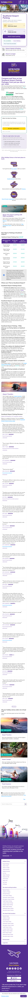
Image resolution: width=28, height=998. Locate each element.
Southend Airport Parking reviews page (13, 420)
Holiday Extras (6, 1)
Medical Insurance (6, 871)
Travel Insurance (6, 869)
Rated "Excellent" (19, 93)
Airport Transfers (6, 875)
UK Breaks (5, 884)
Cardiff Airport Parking (7, 901)
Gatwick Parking (6, 890)
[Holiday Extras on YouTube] (18, 969)
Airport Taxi (5, 880)
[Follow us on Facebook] (7, 969)
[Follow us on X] (10, 969)
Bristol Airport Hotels (7, 932)
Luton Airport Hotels (7, 921)
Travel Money (5, 878)
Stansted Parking (6, 893)
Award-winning (10, 179)
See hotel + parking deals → (14, 128)
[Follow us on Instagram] (13, 969)
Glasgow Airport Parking (8, 904)
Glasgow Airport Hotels (8, 930)
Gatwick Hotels (6, 916)
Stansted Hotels (6, 919)
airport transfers (18, 396)
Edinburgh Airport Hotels (8, 934)
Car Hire (4, 873)
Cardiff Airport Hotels (7, 927)
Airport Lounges (6, 867)
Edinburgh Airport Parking (8, 908)
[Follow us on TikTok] (15, 969)
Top (24, 799)
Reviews (14, 706)
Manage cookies (5, 996)
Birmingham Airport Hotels (8, 925)
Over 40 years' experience (8, 199)
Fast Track (5, 882)
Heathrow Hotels (6, 918)
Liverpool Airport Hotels (8, 929)
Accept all (23, 996)
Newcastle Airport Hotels (8, 936)
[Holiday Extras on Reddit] (21, 969)
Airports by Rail (6, 876)
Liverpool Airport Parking (8, 903)
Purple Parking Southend (7, 472)
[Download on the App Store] (14, 978)
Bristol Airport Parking (7, 906)
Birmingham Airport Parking (8, 899)
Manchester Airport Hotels (8, 923)
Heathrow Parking (6, 892)
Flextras (24, 189)
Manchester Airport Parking (8, 897)
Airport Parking (6, 864)
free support (14, 168)
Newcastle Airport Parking (8, 910)
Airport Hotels (6, 865)
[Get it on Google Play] (14, 981)
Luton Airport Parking (7, 895)
